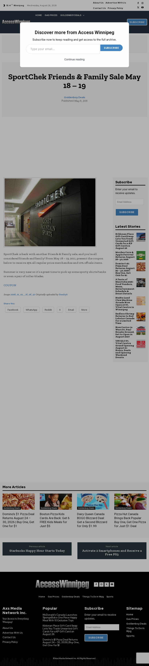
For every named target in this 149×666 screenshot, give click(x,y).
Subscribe (111, 47)
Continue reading (74, 59)
